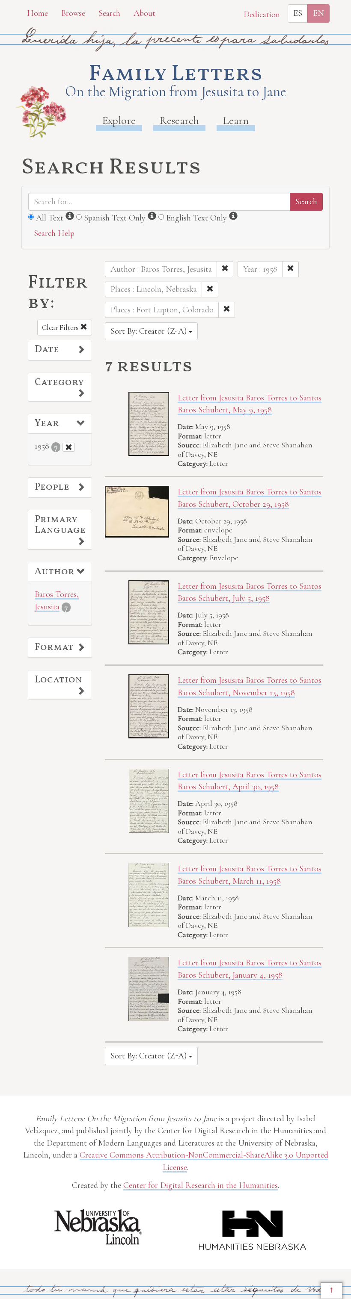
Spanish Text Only (115, 218)
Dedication (262, 14)
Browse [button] (73, 13)
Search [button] (109, 13)
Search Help (54, 233)
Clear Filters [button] (61, 327)
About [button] (144, 13)
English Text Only (196, 218)
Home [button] (37, 13)
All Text (49, 218)
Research (179, 120)
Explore (119, 120)
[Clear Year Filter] (68, 447)
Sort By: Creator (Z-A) (149, 331)
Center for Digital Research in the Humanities (200, 1185)
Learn (236, 120)
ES (297, 13)
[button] (60, 350)
